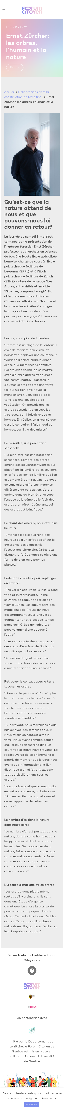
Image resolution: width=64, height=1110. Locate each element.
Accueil (9, 92)
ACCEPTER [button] (31, 1104)
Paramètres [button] (49, 1098)
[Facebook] (32, 970)
